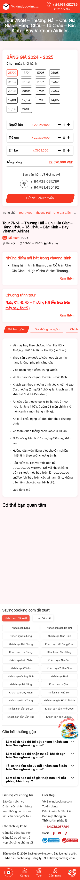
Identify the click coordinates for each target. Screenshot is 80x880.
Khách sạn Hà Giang (20, 652)
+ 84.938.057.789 (65, 4)
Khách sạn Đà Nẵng (21, 684)
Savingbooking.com (40, 853)
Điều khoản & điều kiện (57, 811)
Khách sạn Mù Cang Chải (59, 644)
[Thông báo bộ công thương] (50, 840)
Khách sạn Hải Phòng (21, 644)
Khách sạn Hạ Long (21, 636)
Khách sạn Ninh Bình (59, 636)
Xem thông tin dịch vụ (16, 811)
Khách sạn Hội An (59, 684)
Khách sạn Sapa (21, 628)
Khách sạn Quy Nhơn (21, 692)
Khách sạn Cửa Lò (21, 668)
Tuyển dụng (49, 806)
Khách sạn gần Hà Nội (59, 628)
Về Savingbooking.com (57, 801)
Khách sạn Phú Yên (59, 692)
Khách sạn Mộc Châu (21, 660)
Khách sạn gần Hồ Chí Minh (59, 700)
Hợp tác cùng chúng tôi (17, 842)
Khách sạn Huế (59, 676)
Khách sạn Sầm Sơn (59, 660)
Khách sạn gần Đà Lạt (20, 708)
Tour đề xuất (43, 618)
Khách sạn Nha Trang (21, 700)
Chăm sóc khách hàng (17, 806)
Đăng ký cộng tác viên (16, 832)
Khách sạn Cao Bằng (59, 652)
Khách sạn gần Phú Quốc (59, 708)
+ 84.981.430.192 (44, 187)
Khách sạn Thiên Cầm (59, 668)
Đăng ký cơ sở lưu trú (16, 837)
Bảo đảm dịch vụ (13, 801)
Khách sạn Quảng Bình (21, 676)
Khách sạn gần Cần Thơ (20, 716)
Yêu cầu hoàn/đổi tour (16, 816)
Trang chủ (8, 212)
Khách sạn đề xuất (16, 618)
